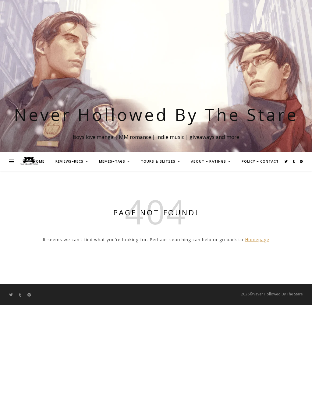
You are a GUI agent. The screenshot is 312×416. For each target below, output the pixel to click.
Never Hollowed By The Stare (156, 114)
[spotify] (301, 161)
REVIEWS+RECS (69, 161)
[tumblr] (294, 161)
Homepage (257, 239)
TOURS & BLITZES (158, 161)
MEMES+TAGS (112, 161)
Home (38, 161)
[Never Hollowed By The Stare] (29, 161)
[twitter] (287, 161)
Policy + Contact (260, 161)
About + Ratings (208, 161)
